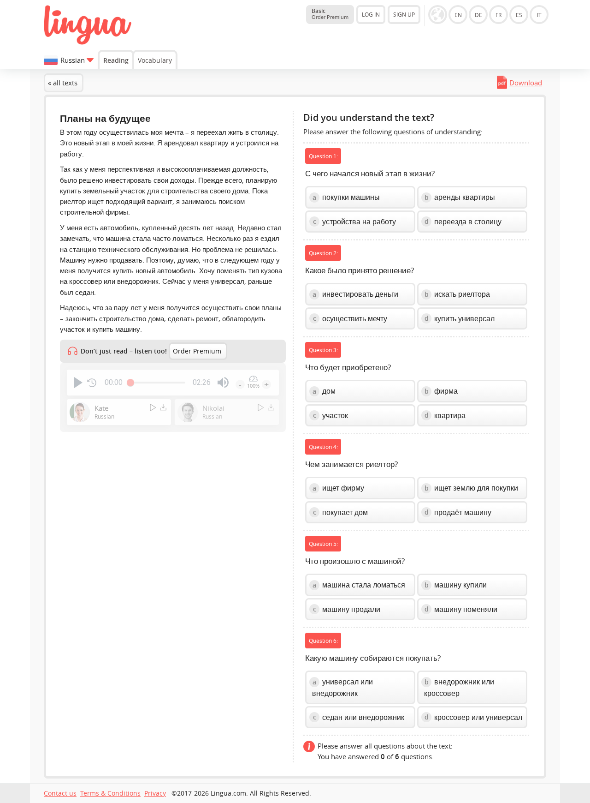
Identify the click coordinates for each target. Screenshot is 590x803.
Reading (116, 60)
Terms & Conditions (110, 793)
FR (499, 14)
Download (525, 82)
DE (478, 14)
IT (539, 14)
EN (458, 14)
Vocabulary (155, 60)
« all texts (62, 82)
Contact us (60, 793)
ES (519, 14)
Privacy (155, 793)
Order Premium (197, 351)
